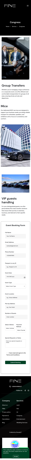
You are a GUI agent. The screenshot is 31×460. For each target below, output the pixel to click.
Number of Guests (10, 313)
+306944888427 (17, 386)
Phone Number (9, 252)
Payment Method (19, 325)
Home (7, 26)
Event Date (8, 273)
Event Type (8, 282)
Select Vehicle (9, 324)
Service (14, 26)
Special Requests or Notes (13, 338)
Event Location (9, 294)
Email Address (9, 242)
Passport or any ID (10, 263)
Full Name (8, 232)
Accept (16, 456)
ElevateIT (19, 432)
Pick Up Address (10, 303)
